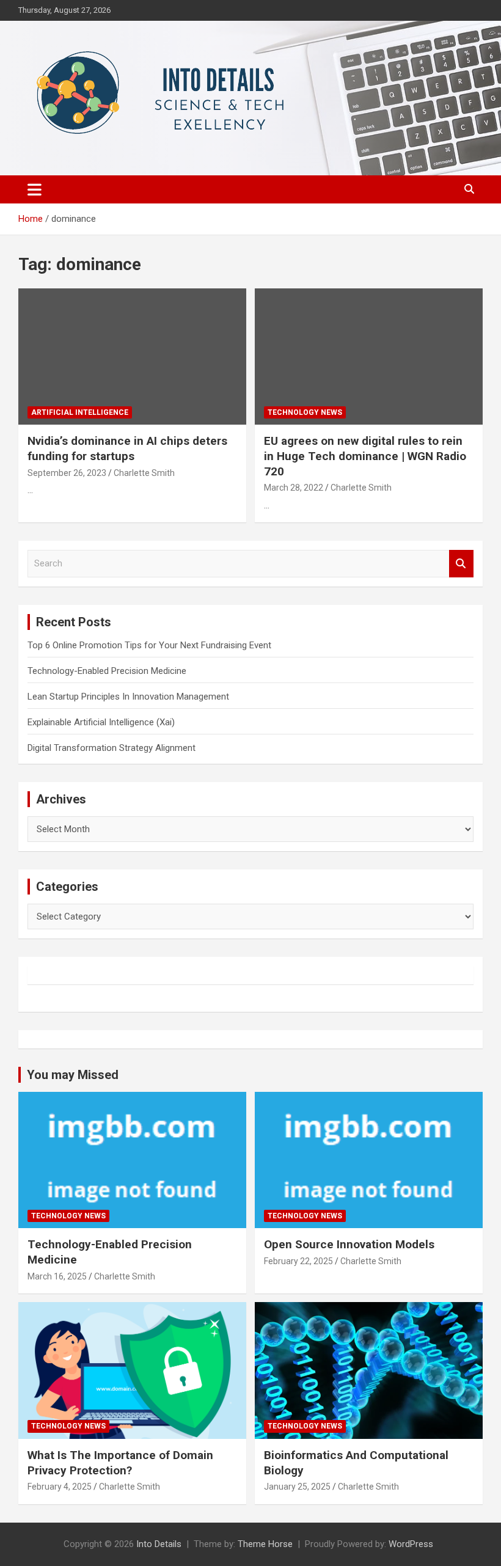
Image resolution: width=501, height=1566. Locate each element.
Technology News (305, 412)
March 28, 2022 (293, 487)
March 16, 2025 (57, 1276)
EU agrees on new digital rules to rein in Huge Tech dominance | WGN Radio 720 (365, 456)
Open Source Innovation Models (349, 1244)
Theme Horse (265, 1544)
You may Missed (73, 1074)
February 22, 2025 (298, 1261)
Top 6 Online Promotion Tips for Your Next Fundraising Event (149, 645)
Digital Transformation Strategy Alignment (111, 747)
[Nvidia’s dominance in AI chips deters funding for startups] (132, 356)
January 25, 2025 (297, 1486)
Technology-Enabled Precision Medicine (106, 670)
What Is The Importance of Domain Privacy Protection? (120, 1462)
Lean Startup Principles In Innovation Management (128, 696)
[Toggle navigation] (34, 189)
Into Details (158, 1544)
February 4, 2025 (59, 1486)
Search (461, 563)
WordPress (411, 1544)
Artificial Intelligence (79, 412)
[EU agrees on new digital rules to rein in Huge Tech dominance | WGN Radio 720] (368, 356)
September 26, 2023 (66, 473)
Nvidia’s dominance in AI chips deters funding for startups (127, 448)
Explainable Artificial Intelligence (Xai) (101, 722)
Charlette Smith (144, 473)
